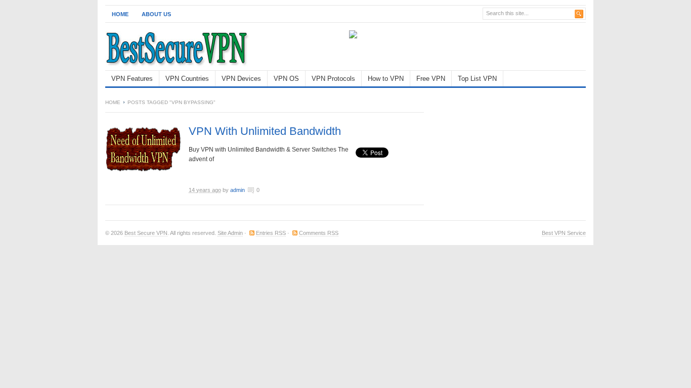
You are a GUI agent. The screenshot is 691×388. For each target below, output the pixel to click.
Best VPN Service (564, 233)
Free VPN (430, 78)
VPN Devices (241, 78)
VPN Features (132, 78)
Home (120, 14)
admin (237, 190)
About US (156, 14)
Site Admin (230, 233)
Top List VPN (477, 78)
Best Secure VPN (145, 233)
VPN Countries (187, 78)
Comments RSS (318, 233)
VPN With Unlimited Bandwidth (265, 131)
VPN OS (286, 78)
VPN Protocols (333, 78)
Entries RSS (271, 233)
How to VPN (386, 78)
